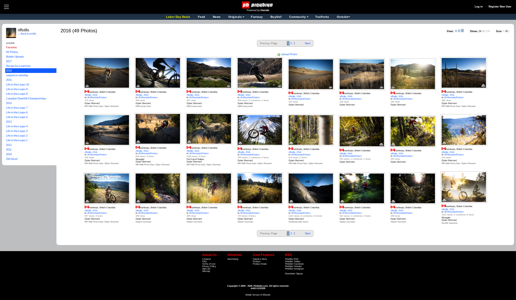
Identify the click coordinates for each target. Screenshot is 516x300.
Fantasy (257, 16)
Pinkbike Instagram (294, 268)
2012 (9, 144)
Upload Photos (288, 54)
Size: (499, 31)
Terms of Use (208, 264)
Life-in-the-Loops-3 (17, 131)
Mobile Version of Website (258, 295)
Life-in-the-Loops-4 (17, 126)
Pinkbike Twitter (292, 261)
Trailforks (322, 16)
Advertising (232, 259)
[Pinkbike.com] (258, 4)
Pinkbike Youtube (293, 266)
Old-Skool (12, 158)
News (217, 16)
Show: (474, 31)
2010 (9, 154)
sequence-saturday (17, 75)
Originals (235, 16)
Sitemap (206, 271)
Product (256, 261)
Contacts (206, 259)
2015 (9, 79)
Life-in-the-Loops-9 (17, 89)
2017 (9, 61)
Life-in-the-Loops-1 (17, 140)
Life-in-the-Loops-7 (17, 107)
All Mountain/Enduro (97, 97)
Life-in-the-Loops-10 (17, 84)
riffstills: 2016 (91, 95)
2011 (8, 149)
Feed (201, 16)
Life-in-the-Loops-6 (17, 112)
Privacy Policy (209, 266)
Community (297, 16)
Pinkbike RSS (291, 259)
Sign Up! (206, 268)
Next (307, 43)
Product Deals (260, 264)
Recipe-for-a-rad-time (18, 65)
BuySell (276, 16)
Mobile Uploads (15, 56)
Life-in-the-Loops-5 (17, 117)
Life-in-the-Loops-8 (17, 93)
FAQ (204, 261)
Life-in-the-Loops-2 (17, 135)
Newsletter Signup (294, 273)
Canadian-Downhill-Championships (26, 98)
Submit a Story (260, 259)
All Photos (12, 52)
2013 (9, 121)
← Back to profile (27, 33)
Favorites (11, 47)
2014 (9, 103)
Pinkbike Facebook (294, 264)
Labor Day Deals (178, 16)
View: (450, 31)
